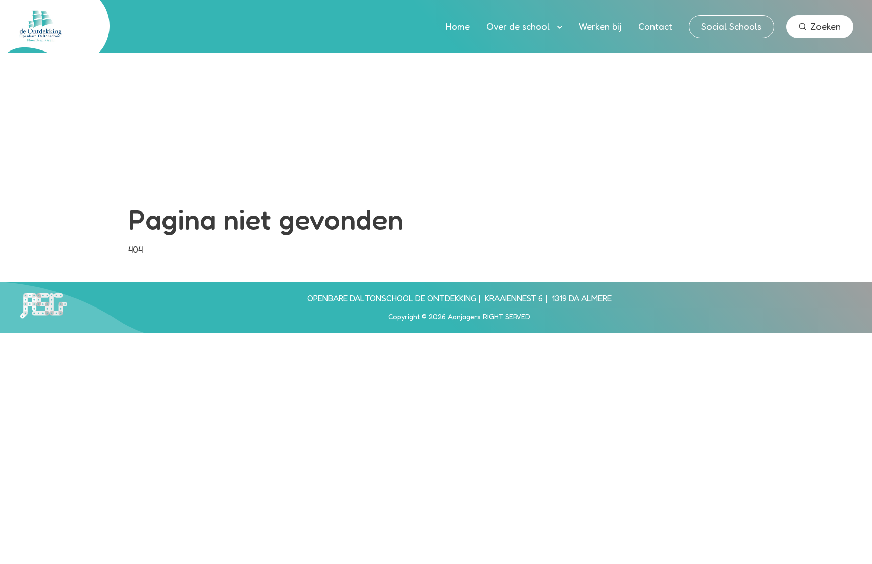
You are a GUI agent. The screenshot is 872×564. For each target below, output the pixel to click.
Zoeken (825, 26)
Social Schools (731, 26)
